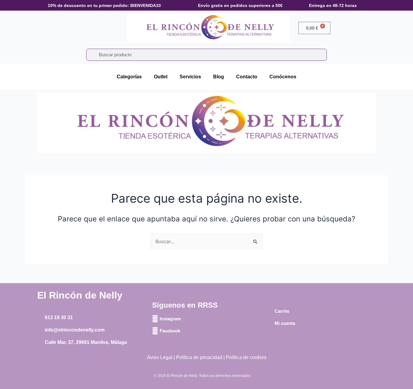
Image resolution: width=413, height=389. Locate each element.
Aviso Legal (159, 357)
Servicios (190, 76)
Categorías (129, 76)
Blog (218, 76)
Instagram (170, 318)
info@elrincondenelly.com (75, 329)
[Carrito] (270, 311)
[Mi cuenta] (270, 323)
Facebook (170, 330)
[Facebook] (155, 331)
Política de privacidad (199, 357)
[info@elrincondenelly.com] (40, 330)
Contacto (246, 76)
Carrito (282, 311)
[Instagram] (155, 319)
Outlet (160, 76)
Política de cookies (246, 357)
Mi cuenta (285, 323)
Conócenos (282, 76)
